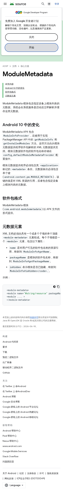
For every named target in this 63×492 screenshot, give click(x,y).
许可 (41, 473)
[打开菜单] (5, 4)
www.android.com (12, 446)
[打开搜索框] (43, 4)
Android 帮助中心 (12, 430)
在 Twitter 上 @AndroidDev (16, 391)
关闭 (31, 37)
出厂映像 (7, 362)
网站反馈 (9, 478)
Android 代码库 (10, 341)
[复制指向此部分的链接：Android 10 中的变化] (42, 125)
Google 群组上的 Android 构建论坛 (20, 412)
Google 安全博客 (11, 401)
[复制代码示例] (58, 287)
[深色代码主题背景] (54, 287)
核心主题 (25, 66)
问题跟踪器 (8, 461)
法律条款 (31, 473)
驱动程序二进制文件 (13, 367)
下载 (5, 352)
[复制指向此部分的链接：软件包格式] (25, 199)
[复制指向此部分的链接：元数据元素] (25, 227)
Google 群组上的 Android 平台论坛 (20, 406)
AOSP (5, 66)
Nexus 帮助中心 (10, 440)
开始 (31, 47)
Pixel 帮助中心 (10, 435)
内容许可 (34, 317)
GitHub (6, 372)
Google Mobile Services (15, 451)
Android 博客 (9, 396)
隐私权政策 (52, 473)
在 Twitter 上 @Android (14, 386)
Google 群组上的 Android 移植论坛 (20, 417)
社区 (21, 473)
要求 (5, 346)
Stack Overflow (10, 456)
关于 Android (9, 473)
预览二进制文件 (10, 357)
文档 (14, 66)
